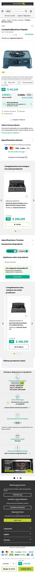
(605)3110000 (21, 389)
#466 (22, 383)
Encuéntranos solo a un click (19, 403)
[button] (21, 11)
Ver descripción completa (10, 133)
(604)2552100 (19, 385)
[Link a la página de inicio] (3, 20)
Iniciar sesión (18, 277)
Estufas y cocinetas (17, 20)
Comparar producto (18, 120)
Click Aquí (18, 441)
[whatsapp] (26, 157)
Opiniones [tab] (11, 251)
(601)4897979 (19, 387)
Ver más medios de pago (16, 152)
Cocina (9, 20)
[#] (14, 478)
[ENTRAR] (24, 16)
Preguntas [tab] (23, 251)
